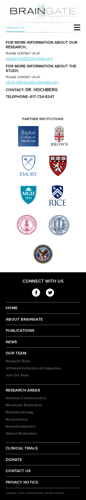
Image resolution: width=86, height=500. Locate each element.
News (11, 341)
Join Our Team (17, 375)
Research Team (18, 361)
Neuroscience (17, 419)
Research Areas (23, 390)
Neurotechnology (20, 412)
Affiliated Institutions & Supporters (33, 368)
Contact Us (15, 27)
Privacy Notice (22, 482)
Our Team (16, 353)
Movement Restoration (24, 405)
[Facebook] (36, 293)
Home (11, 307)
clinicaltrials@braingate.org (32, 82)
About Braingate (24, 319)
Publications (20, 330)
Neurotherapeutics (21, 426)
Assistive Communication (26, 398)
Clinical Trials (22, 448)
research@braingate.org (29, 58)
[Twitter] (50, 293)
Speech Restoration (21, 433)
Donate (14, 459)
